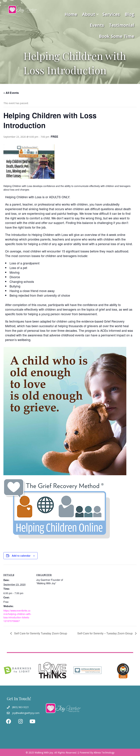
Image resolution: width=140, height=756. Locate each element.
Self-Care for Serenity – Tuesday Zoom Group (105, 633)
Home (71, 14)
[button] (97, 14)
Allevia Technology (104, 752)
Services (111, 14)
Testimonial (121, 25)
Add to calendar (21, 555)
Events (97, 25)
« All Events (11, 93)
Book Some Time (116, 36)
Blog (129, 14)
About (88, 14)
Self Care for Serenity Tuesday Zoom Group (40, 633)
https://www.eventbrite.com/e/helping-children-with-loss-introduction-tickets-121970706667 (17, 616)
